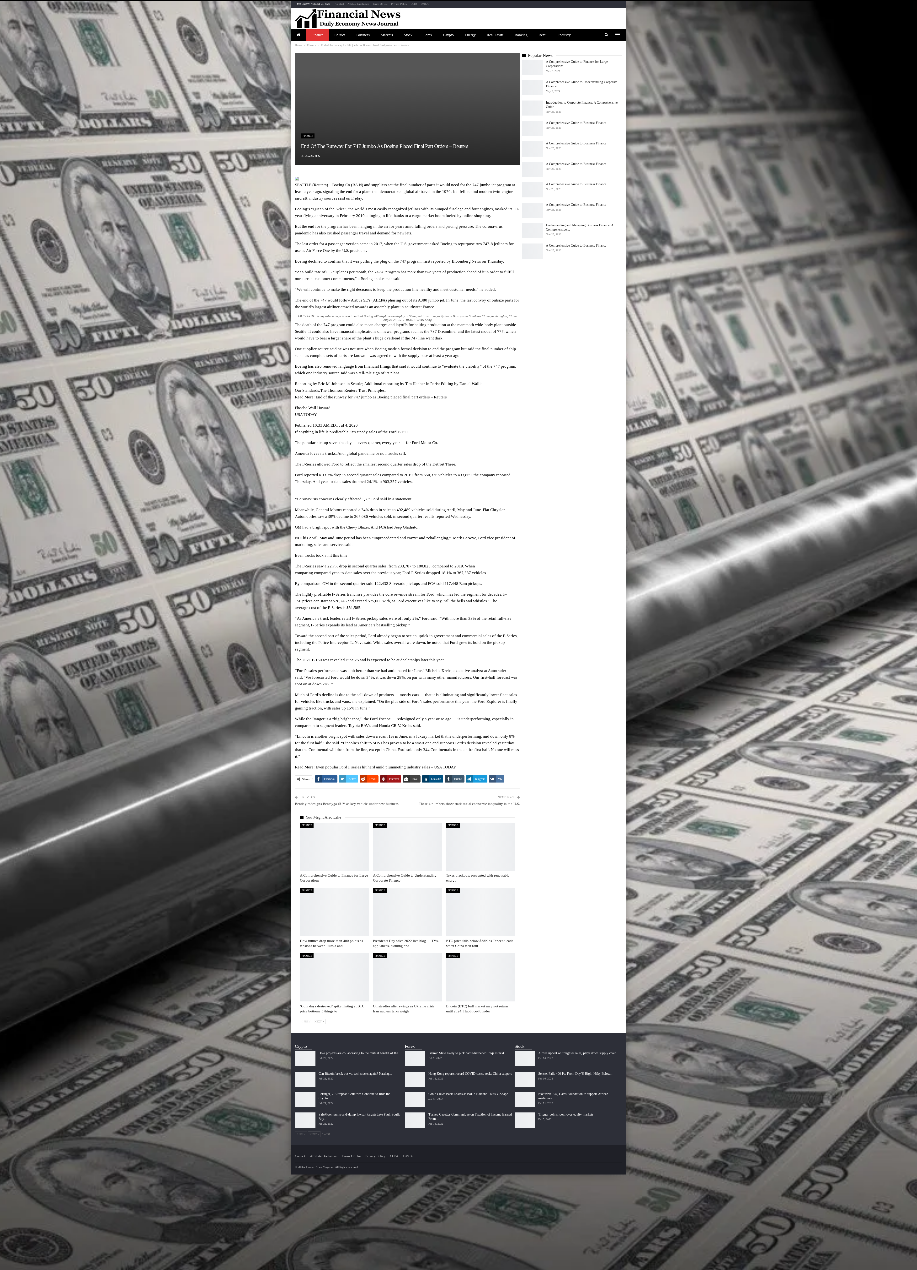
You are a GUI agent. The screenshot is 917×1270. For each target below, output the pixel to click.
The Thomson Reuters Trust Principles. (353, 390)
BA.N (357, 185)
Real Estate (495, 35)
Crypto (448, 35)
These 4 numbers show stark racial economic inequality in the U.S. (469, 804)
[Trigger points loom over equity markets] (525, 1120)
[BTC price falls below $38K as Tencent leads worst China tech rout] (480, 912)
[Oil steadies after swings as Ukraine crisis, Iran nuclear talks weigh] (407, 977)
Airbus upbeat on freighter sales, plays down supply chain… (579, 1053)
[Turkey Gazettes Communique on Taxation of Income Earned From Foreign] (415, 1120)
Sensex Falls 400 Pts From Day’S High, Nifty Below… (575, 1073)
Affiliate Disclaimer (358, 3)
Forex (427, 35)
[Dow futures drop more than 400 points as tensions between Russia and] (334, 912)
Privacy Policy (399, 3)
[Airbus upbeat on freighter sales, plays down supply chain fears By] (525, 1058)
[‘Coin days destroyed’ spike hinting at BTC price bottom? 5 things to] (334, 977)
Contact (340, 3)
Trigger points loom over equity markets (565, 1114)
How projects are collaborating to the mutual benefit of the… (360, 1053)
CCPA (414, 3)
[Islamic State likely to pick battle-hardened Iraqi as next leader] (415, 1058)
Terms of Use (380, 3)
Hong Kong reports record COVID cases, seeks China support (470, 1073)
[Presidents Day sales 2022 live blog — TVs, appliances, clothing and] (407, 912)
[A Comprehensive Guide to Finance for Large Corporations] (334, 847)
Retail (542, 35)
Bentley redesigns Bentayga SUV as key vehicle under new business (347, 804)
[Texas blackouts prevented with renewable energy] (480, 847)
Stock (408, 35)
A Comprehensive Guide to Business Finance (576, 123)
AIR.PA (379, 300)
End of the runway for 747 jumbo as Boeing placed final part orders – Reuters (381, 397)
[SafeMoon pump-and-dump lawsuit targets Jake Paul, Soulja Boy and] (305, 1120)
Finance (317, 35)
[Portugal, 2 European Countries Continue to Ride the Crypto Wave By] (305, 1099)
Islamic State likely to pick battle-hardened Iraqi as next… (467, 1053)
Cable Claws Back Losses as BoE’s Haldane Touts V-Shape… (469, 1094)
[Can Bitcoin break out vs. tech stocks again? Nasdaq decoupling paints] (305, 1079)
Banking (521, 35)
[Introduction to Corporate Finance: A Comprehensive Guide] (532, 108)
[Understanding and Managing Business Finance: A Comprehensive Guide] (532, 230)
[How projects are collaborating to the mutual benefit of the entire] (305, 1058)
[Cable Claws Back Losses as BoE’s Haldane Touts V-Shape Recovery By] (415, 1099)
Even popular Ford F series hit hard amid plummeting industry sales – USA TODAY (386, 767)
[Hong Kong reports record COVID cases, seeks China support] (415, 1079)
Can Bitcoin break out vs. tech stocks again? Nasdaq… (355, 1073)
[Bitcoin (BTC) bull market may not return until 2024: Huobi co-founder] (480, 977)
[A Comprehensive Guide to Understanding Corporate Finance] (407, 847)
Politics (339, 35)
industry (564, 35)
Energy (470, 35)
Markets (387, 35)
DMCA (425, 3)
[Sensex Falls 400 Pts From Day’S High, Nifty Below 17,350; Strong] (525, 1079)
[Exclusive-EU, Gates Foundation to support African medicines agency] (525, 1099)
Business (363, 35)
